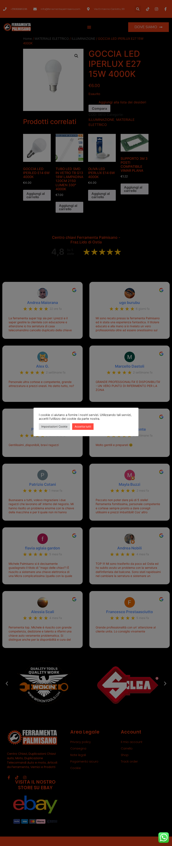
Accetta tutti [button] (83, 426)
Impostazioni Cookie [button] (54, 426)
